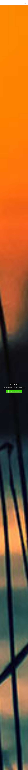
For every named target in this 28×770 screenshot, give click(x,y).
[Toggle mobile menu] (25, 3)
